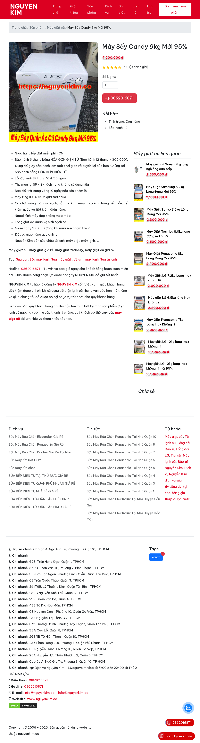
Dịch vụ (108, 9)
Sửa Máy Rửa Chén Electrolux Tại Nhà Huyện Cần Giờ (123, 502)
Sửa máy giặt (61, 259)
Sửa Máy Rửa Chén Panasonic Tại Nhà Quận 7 (121, 452)
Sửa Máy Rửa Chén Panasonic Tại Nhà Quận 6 (121, 460)
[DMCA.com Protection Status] (23, 705)
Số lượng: (109, 77)
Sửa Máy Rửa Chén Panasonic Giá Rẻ (36, 444)
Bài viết (122, 9)
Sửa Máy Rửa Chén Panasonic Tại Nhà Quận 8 (121, 444)
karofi (157, 556)
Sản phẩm (91, 9)
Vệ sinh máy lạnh (86, 259)
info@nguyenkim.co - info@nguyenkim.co (56, 693)
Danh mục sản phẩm (175, 9)
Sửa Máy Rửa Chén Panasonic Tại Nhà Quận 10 (121, 437)
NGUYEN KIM (24, 9)
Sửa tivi (21, 259)
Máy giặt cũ (56, 27)
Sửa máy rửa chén (22, 468)
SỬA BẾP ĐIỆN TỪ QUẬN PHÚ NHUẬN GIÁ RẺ (42, 483)
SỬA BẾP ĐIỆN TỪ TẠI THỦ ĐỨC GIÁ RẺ (38, 476)
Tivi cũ (176, 455)
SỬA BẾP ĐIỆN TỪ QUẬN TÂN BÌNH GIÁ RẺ (40, 507)
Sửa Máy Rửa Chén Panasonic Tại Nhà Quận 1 (120, 491)
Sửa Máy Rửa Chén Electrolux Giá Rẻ (36, 437)
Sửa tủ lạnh (108, 259)
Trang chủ (57, 9)
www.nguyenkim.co (42, 699)
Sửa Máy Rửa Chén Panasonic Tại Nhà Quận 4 (121, 476)
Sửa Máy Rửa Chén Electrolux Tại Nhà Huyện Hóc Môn (123, 516)
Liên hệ (136, 9)
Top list (149, 9)
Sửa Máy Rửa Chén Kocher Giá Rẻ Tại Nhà (40, 452)
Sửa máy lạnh (39, 259)
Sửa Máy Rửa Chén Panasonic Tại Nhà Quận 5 (121, 468)
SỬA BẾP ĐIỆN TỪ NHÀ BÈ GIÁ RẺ (34, 491)
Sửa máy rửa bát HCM (25, 460)
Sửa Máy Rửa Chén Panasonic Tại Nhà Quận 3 (121, 483)
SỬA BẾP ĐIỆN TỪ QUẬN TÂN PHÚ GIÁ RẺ (40, 499)
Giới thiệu (74, 9)
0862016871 (121, 98)
